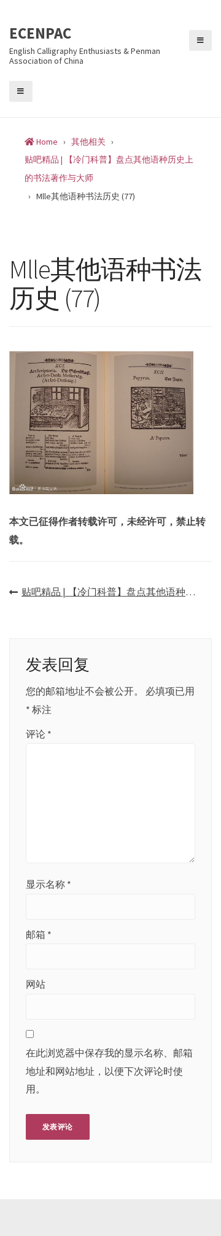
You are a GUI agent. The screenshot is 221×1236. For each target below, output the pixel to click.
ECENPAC (40, 34)
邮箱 (39, 934)
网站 (35, 984)
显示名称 (48, 884)
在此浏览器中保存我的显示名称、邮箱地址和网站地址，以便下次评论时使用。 (109, 1071)
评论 (39, 734)
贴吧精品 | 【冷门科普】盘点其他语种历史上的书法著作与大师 (116, 592)
